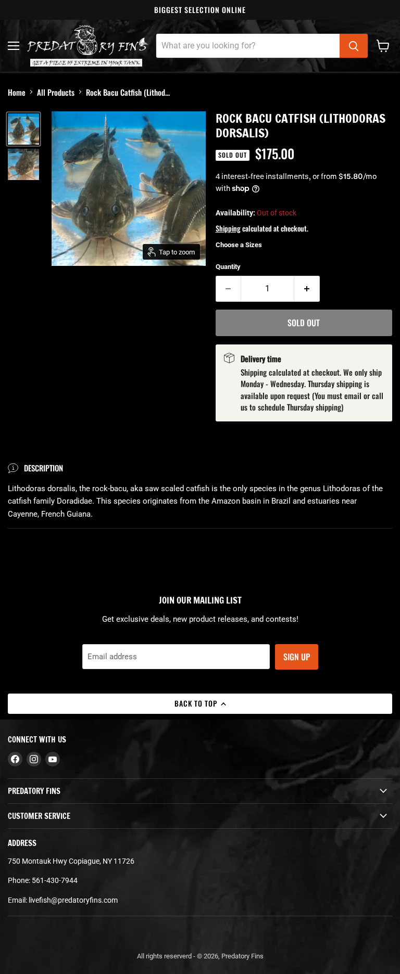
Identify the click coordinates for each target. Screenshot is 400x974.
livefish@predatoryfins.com (73, 900)
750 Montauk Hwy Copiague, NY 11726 (71, 861)
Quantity (228, 267)
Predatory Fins (242, 956)
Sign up (296, 656)
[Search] (354, 46)
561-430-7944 (55, 880)
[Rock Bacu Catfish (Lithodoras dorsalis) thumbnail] (23, 129)
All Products (55, 92)
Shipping (228, 228)
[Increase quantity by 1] (307, 289)
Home (17, 92)
